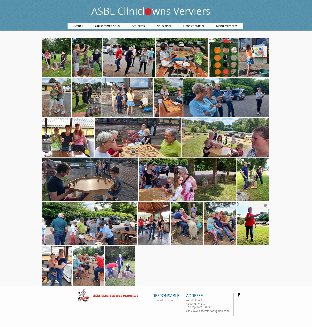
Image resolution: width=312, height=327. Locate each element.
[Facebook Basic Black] (238, 295)
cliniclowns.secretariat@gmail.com (207, 311)
